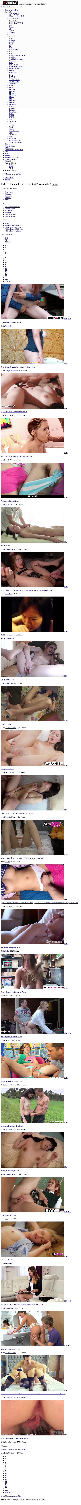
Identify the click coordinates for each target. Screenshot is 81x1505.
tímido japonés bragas (10, 1171)
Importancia (9, 192)
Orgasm (12, 108)
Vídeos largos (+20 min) (13, 231)
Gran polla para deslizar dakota (13, 992)
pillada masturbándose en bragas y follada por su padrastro (22, 858)
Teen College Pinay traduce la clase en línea (18, 367)
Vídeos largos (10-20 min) (14, 229)
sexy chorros (7, 679)
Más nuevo (8, 194)
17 (6, 276)
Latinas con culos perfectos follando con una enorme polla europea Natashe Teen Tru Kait (33, 1394)
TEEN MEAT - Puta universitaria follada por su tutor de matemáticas (26, 590)
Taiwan (11, 125)
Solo (10, 123)
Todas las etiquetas (15, 142)
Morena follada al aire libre (12, 1126)
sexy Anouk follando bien (11, 1081)
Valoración (8, 196)
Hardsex (6, 724)
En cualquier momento (12, 207)
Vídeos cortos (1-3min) (12, 225)
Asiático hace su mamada (11, 635)
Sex (10, 119)
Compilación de (8, 1215)
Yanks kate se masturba (11, 947)
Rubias (11, 117)
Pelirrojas (12, 110)
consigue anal (7, 769)
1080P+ (7, 242)
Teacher (12, 129)
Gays (11, 167)
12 (6, 266)
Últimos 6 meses (10, 216)
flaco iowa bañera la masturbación (14, 1438)
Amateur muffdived (10, 501)
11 (6, 264)
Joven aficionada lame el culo (13, 1449)
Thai (10, 133)
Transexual (13, 135)
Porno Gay (13, 138)
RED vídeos (9, 148)
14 (6, 270)
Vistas (7, 200)
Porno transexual (14, 140)
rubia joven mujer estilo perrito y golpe (16, 456)
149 (6, 279)
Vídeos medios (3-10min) (13, 227)
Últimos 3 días (10, 209)
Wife (10, 136)
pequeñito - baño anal (10, 1349)
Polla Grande (13, 112)
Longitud (8, 198)
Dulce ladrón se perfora (11, 322)
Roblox (11, 114)
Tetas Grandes (14, 131)
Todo (7, 223)
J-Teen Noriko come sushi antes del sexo (17, 813)
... (5, 277)
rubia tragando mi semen (11, 1037)
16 (6, 274)
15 (6, 272)
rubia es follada (8, 1260)
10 (6, 262)
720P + (7, 240)
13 (6, 268)
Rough (11, 116)
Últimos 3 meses (10, 214)
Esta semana (9, 210)
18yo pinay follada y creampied (14, 412)
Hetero (11, 165)
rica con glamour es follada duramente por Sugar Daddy (22, 1304)
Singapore (12, 121)
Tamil (11, 127)
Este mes (8, 212)
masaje (5, 546)
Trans (11, 169)
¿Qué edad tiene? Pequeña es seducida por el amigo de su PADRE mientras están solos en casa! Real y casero (39, 903)
